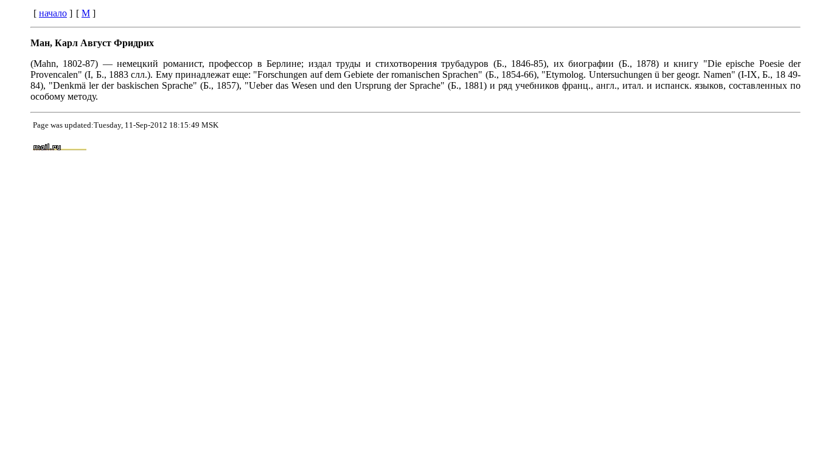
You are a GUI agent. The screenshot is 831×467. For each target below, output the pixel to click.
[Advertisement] (532, 147)
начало (53, 13)
